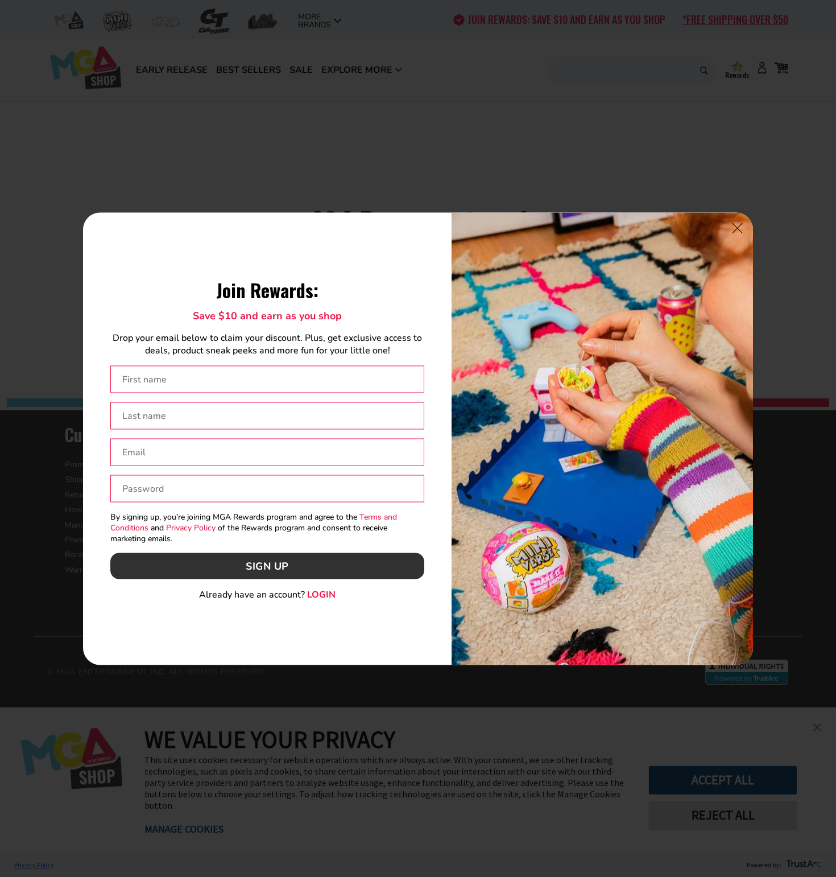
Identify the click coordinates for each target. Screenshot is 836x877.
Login (321, 594)
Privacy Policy (191, 527)
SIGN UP (267, 566)
